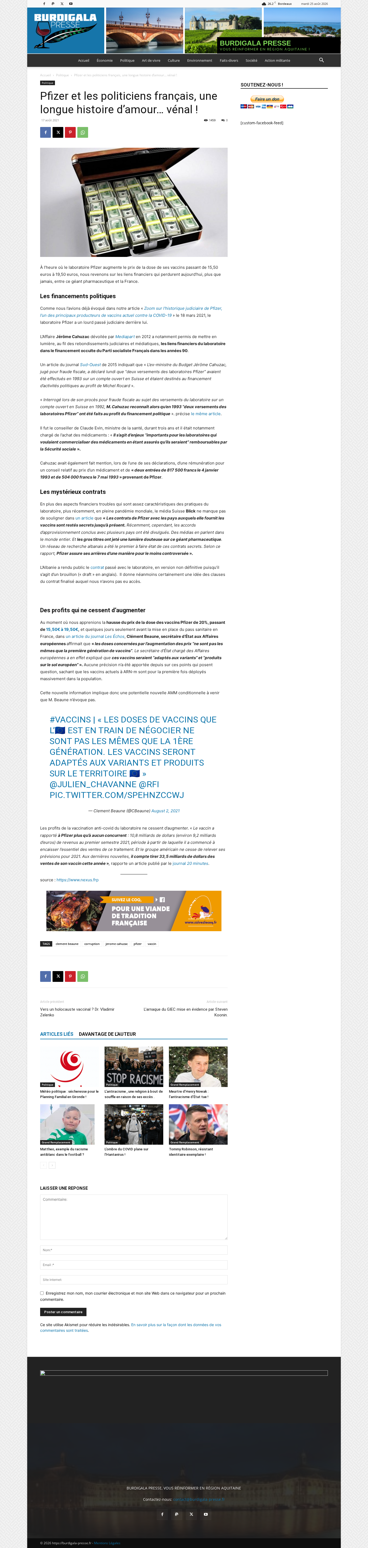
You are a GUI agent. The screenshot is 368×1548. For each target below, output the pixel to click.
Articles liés (56, 1034)
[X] (62, 3)
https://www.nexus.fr (76, 879)
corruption (92, 944)
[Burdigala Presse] (184, 31)
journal (190, 863)
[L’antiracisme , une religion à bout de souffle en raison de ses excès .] (134, 1067)
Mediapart (125, 336)
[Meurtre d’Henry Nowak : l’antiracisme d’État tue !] (198, 1067)
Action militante (277, 60)
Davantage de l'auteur (107, 1034)
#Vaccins (70, 719)
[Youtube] (71, 3)
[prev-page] (43, 1165)
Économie (105, 60)
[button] (321, 60)
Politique (127, 60)
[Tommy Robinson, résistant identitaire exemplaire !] (198, 1124)
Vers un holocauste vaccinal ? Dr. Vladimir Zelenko (77, 1012)
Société (251, 60)
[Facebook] (44, 3)
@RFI (149, 784)
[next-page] (52, 1165)
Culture (174, 60)
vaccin (152, 944)
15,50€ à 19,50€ (62, 629)
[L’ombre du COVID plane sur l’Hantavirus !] (134, 1124)
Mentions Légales (107, 1543)
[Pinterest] (70, 132)
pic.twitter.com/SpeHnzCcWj (117, 795)
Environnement (199, 60)
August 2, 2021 (165, 810)
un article (84, 518)
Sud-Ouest (90, 364)
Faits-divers (229, 60)
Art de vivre (151, 60)
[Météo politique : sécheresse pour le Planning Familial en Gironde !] (69, 1067)
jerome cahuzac (117, 944)
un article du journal (95, 636)
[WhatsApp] (82, 132)
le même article (206, 413)
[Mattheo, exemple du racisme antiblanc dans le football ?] (69, 1124)
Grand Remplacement (185, 1084)
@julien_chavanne (93, 784)
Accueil (83, 60)
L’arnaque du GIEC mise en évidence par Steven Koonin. (186, 1012)
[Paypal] (53, 3)
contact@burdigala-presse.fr (199, 1499)
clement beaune (67, 944)
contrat (97, 567)
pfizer (138, 944)
